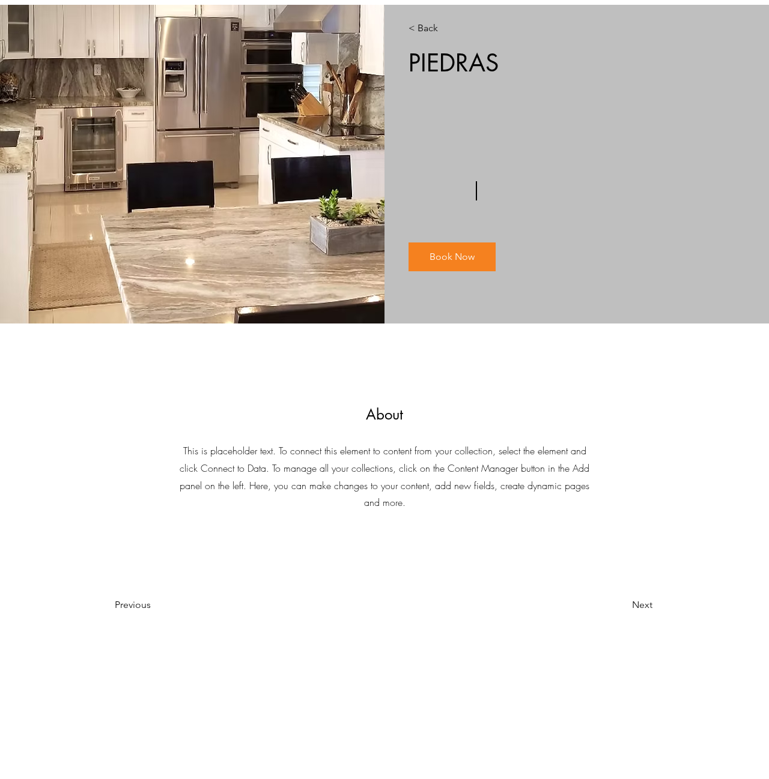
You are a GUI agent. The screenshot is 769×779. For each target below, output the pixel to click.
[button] (452, 256)
